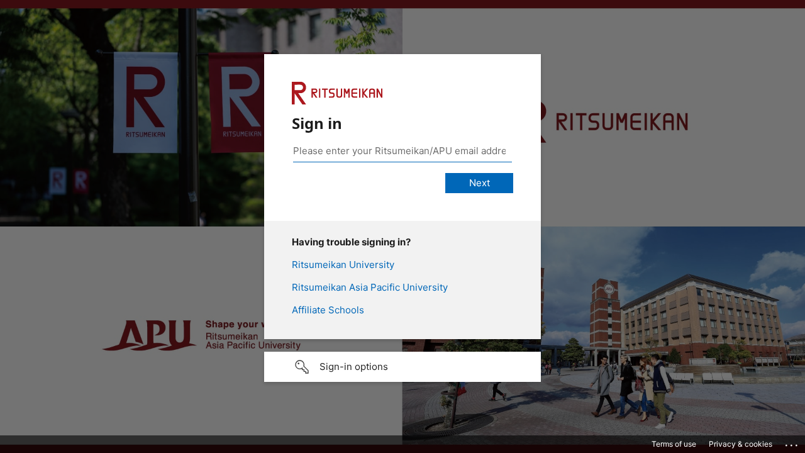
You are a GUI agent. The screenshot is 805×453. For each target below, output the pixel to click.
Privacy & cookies (740, 444)
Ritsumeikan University (343, 265)
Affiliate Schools (328, 310)
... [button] (792, 442)
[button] (402, 367)
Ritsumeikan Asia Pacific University (370, 287)
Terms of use (674, 444)
